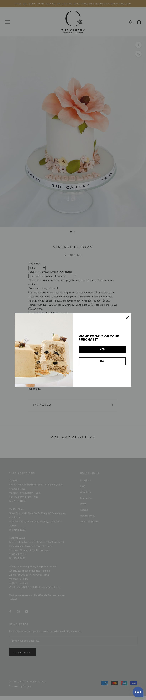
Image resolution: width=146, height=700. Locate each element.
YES (102, 349)
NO (102, 361)
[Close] (127, 317)
